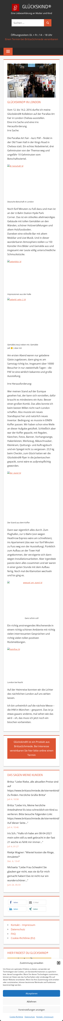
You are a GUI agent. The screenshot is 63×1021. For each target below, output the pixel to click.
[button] (58, 962)
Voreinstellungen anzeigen (31, 1009)
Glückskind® (36, 6)
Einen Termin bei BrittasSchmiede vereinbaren (31, 39)
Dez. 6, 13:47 (13, 861)
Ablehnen (31, 1001)
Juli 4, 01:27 (13, 846)
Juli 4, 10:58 (13, 799)
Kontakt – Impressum (44, 1017)
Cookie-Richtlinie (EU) (23, 938)
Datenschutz (30, 1017)
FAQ (13, 933)
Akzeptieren (32, 993)
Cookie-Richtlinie (16, 1017)
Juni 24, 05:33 (14, 884)
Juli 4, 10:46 (13, 827)
